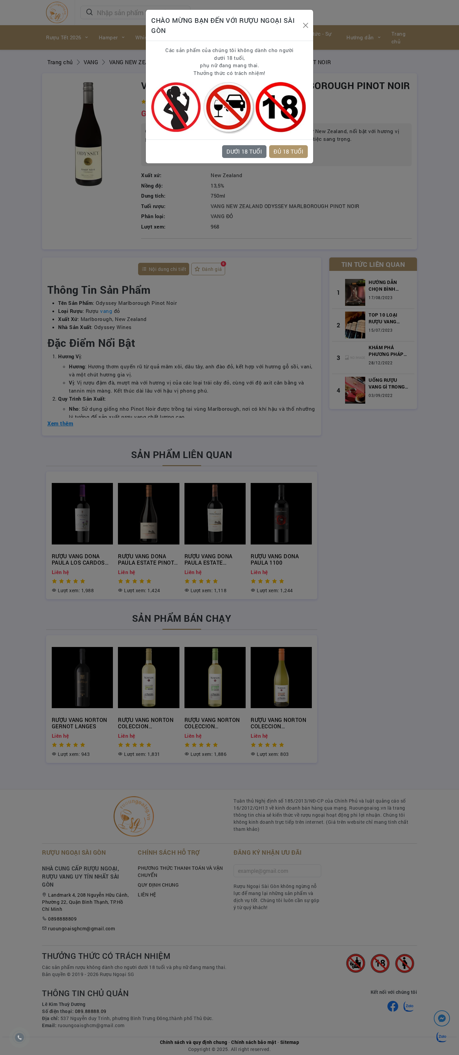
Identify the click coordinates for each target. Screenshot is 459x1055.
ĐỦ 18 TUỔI (288, 151)
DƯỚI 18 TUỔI (244, 151)
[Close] (305, 25)
